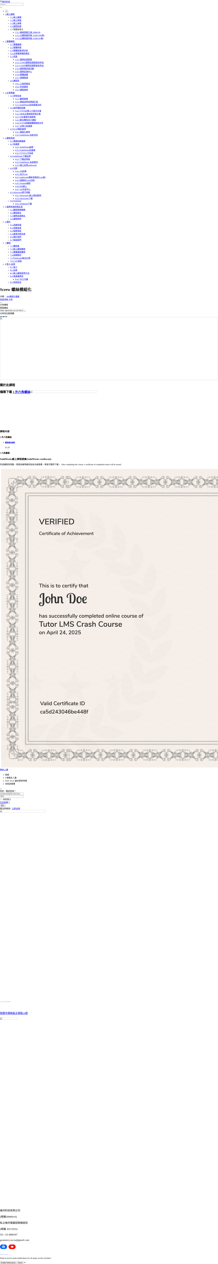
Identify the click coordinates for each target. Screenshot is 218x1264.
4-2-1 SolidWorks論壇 (24, 147)
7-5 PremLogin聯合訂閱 (20, 258)
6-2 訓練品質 (15, 228)
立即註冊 (16, 809)
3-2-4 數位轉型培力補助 (25, 120)
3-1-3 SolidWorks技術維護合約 (28, 105)
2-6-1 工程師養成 (22, 84)
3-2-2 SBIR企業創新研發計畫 (28, 114)
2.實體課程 (10, 41)
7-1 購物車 (14, 246)
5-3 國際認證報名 (17, 216)
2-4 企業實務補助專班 (19, 53)
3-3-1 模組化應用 (22, 132)
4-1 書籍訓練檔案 (17, 141)
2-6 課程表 (14, 81)
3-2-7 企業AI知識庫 (23, 126)
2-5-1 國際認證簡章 (23, 60)
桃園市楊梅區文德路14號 (14, 1013)
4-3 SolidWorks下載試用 (20, 156)
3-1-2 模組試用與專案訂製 (26, 102)
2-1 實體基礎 (15, 44)
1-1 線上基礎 (15, 17)
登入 (2, 805)
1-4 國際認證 (15, 26)
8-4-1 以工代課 (21, 279)
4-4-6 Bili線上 (21, 186)
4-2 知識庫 (14, 144)
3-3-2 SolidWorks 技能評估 (26, 135)
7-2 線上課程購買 (17, 249)
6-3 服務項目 (15, 231)
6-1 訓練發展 (15, 225)
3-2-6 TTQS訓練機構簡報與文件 (29, 123)
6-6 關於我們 (15, 237)
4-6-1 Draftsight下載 (23, 204)
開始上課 (4, 770)
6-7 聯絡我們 (15, 240)
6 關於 (8, 222)
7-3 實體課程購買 (17, 252)
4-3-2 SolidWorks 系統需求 (26, 162)
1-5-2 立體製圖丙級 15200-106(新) (30, 35)
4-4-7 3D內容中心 (23, 189)
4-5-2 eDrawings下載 (24, 198)
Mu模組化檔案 (13, 296)
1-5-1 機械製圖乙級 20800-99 (27, 32)
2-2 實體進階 (15, 47)
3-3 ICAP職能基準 (18, 129)
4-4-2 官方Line (21, 174)
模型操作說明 (10, 443)
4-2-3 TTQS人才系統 (24, 153)
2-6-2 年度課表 (21, 87)
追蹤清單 (4, 299)
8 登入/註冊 (10, 264)
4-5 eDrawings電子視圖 (20, 192)
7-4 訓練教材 (15, 255)
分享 (11, 299)
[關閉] (1, 302)
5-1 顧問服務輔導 (17, 210)
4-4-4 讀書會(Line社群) (25, 180)
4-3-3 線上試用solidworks (26, 165)
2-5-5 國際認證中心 (23, 72)
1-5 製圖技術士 (16, 29)
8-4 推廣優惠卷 (16, 276)
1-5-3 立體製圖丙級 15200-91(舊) (29, 38)
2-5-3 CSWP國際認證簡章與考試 (29, 66)
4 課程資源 (10, 138)
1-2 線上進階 (15, 20)
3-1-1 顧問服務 (21, 99)
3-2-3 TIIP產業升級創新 (25, 117)
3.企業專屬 (10, 93)
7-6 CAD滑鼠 (16, 261)
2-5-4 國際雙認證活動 (24, 69)
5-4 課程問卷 (15, 219)
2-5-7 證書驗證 (21, 78)
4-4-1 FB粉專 (20, 171)
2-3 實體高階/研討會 (19, 50)
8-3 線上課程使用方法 (19, 273)
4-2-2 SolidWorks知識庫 (25, 150)
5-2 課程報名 (15, 213)
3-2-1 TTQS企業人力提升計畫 (28, 111)
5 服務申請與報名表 (14, 207)
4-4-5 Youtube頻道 (23, 183)
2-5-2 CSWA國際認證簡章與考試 (29, 63)
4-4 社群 (13, 168)
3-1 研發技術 (15, 96)
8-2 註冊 (13, 270)
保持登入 (7, 799)
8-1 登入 (13, 267)
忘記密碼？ (5, 802)
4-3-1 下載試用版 (22, 159)
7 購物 (8, 243)
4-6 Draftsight (15, 201)
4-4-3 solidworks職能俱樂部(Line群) (30, 177)
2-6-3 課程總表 (21, 90)
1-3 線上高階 (15, 23)
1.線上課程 (10, 14)
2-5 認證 (13, 56)
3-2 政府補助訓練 (17, 108)
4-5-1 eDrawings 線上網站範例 (28, 195)
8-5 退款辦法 (15, 282)
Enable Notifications (8, 1263)
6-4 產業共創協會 (17, 234)
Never (20, 1263)
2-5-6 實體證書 (21, 75)
